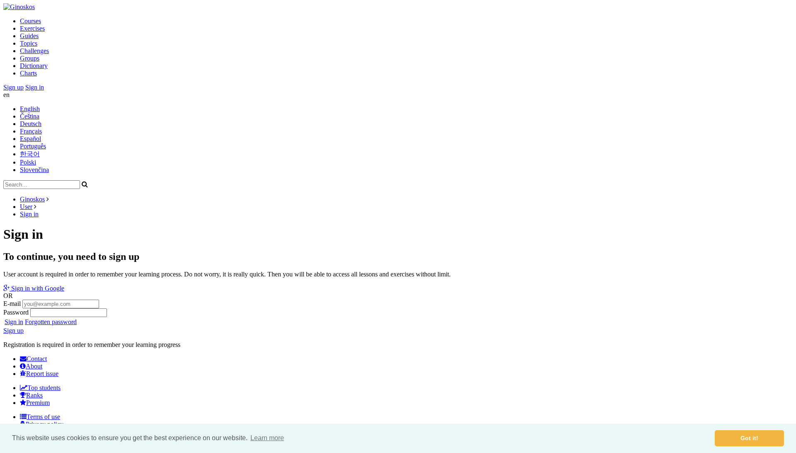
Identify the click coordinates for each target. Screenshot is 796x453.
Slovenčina (34, 169)
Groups (29, 58)
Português (33, 146)
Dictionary (34, 65)
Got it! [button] (749, 438)
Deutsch (30, 123)
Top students (44, 387)
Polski (28, 162)
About (34, 366)
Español (30, 138)
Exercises (32, 28)
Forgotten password (51, 321)
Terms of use (43, 416)
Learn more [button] (267, 437)
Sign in (34, 87)
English (30, 108)
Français (31, 131)
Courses (30, 20)
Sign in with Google (37, 288)
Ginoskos (32, 199)
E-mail (12, 303)
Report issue (42, 373)
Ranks (34, 395)
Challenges (34, 50)
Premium (38, 402)
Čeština (29, 116)
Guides (29, 35)
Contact (37, 358)
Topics (28, 43)
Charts (28, 73)
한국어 (30, 153)
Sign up (13, 87)
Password (16, 312)
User (26, 206)
